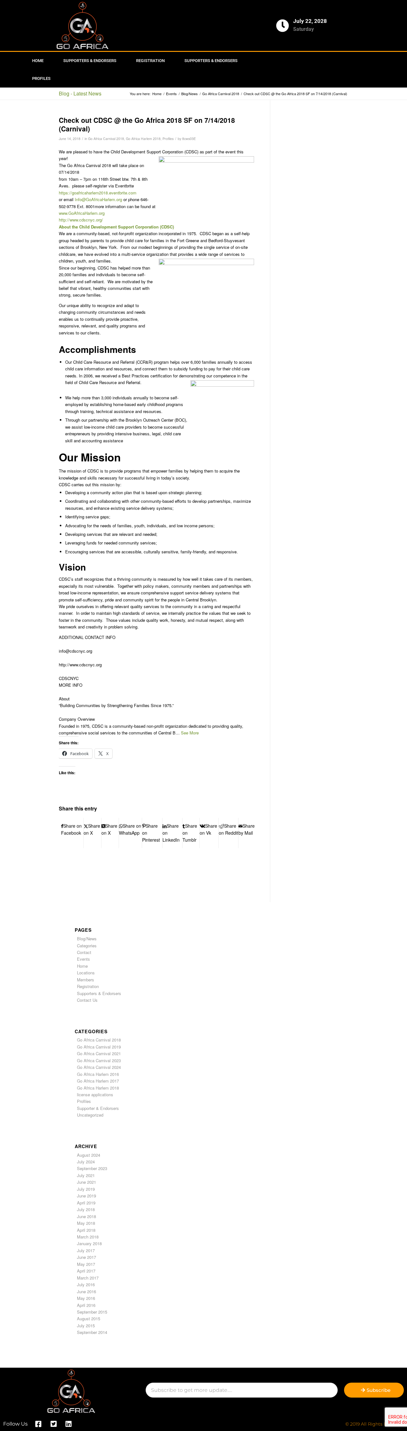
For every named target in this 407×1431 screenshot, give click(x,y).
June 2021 (86, 1182)
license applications (95, 1094)
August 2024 (88, 1155)
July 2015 (86, 1325)
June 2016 (86, 1291)
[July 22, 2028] (282, 25)
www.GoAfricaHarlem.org (82, 213)
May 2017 (86, 1264)
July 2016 (86, 1284)
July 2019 (86, 1189)
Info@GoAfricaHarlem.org (98, 199)
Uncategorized (90, 1115)
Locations (86, 973)
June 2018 (86, 1216)
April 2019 (86, 1203)
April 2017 (86, 1271)
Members (85, 980)
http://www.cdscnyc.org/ (81, 220)
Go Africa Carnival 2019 (99, 1047)
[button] (190, 733)
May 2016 (86, 1298)
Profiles (41, 78)
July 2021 (86, 1175)
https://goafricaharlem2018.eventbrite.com (97, 193)
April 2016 (86, 1305)
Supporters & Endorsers (89, 60)
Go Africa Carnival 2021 (99, 1053)
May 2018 (86, 1223)
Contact (84, 952)
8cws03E (189, 138)
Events (83, 959)
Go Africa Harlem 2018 (143, 138)
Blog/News (87, 939)
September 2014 (92, 1332)
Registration (150, 60)
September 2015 (92, 1312)
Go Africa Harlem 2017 (98, 1081)
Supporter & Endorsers (98, 1108)
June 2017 (86, 1257)
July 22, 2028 (310, 21)
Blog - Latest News (80, 93)
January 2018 (89, 1243)
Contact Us (87, 1000)
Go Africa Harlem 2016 (98, 1074)
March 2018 (88, 1237)
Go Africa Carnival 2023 (99, 1060)
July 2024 (86, 1162)
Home (38, 60)
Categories (87, 946)
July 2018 (86, 1209)
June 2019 (86, 1196)
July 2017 (86, 1250)
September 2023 (92, 1168)
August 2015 (88, 1318)
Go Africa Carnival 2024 (99, 1067)
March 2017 (88, 1278)
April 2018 (86, 1230)
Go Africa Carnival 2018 (106, 138)
